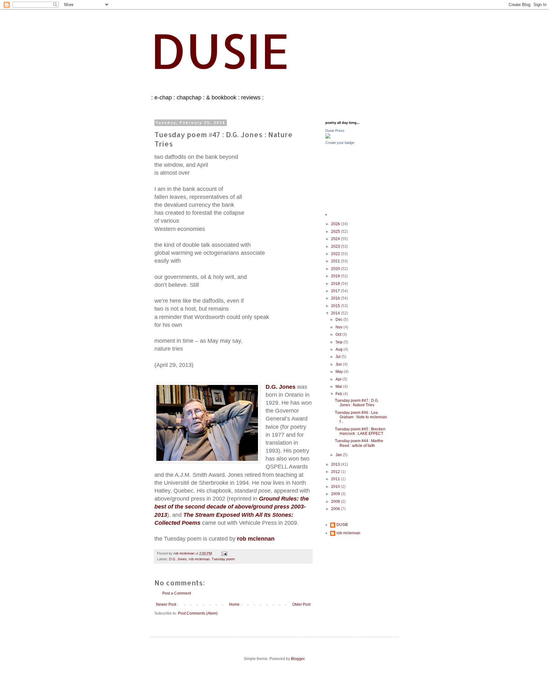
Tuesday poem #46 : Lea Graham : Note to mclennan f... (361, 417)
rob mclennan (199, 559)
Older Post (301, 604)
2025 (336, 231)
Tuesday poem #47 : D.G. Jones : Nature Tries (357, 402)
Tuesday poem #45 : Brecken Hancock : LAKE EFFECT (360, 431)
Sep (339, 342)
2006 (336, 509)
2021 (336, 261)
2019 (336, 276)
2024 (336, 239)
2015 (336, 306)
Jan (339, 455)
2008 (336, 501)
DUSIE (220, 50)
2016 (336, 298)
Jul (339, 356)
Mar (339, 386)
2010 (336, 486)
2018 (336, 283)
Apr (339, 379)
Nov (339, 327)
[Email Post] (224, 553)
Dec (339, 319)
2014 (336, 313)
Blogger (297, 659)
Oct (339, 334)
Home (234, 604)
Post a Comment (176, 593)
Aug (339, 349)
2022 (336, 254)
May (340, 371)
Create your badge (339, 143)
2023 (336, 246)
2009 (336, 494)
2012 (336, 471)
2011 (336, 479)
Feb (339, 394)
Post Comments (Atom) (198, 613)
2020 (336, 268)
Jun (339, 364)
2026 (336, 224)
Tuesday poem (223, 559)
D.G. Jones (178, 559)
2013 (336, 464)
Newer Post (166, 604)
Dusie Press (334, 130)
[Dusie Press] (327, 137)
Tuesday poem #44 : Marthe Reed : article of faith (359, 443)
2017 (336, 291)
